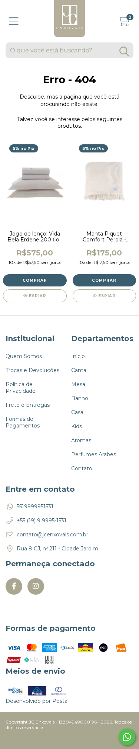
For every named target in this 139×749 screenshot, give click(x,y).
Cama (78, 370)
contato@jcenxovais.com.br (52, 534)
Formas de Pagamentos (23, 422)
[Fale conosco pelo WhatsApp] (127, 737)
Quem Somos (24, 356)
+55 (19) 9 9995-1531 (41, 520)
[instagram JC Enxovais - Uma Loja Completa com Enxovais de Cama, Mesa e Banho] (35, 586)
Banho (79, 398)
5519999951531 (35, 506)
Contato (81, 468)
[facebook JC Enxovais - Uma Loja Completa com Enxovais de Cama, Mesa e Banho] (14, 586)
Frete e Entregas (28, 405)
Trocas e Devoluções (32, 370)
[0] (124, 23)
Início (78, 356)
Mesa (78, 384)
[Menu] (14, 21)
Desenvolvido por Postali (38, 701)
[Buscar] (124, 51)
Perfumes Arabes (93, 454)
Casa (77, 412)
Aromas (81, 440)
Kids (76, 426)
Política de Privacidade (21, 387)
